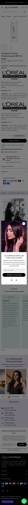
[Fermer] (23, 223)
